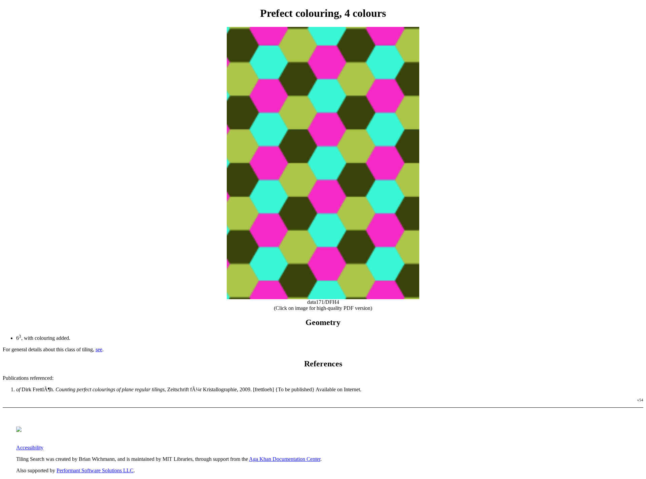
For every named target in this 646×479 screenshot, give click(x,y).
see (99, 349)
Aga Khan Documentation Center (284, 459)
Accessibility (29, 447)
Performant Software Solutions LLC (95, 470)
